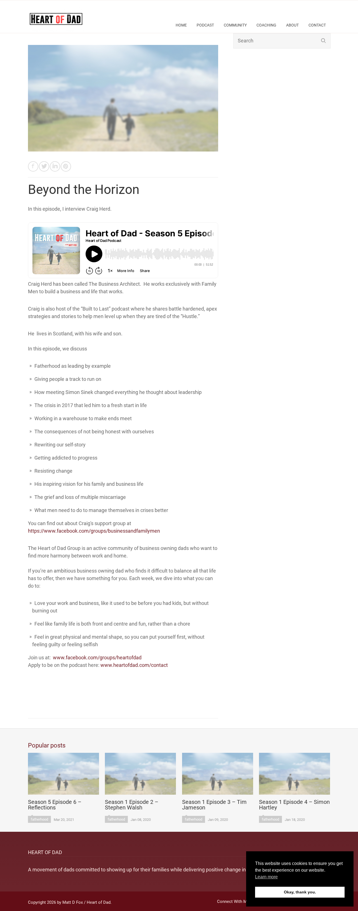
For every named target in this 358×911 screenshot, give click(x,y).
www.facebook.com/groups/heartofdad (97, 657)
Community (235, 25)
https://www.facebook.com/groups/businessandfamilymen (94, 531)
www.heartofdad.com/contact (134, 665)
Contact (317, 25)
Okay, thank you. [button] (300, 892)
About (292, 25)
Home (181, 25)
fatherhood (39, 819)
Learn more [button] (266, 876)
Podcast (205, 25)
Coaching (266, 25)
